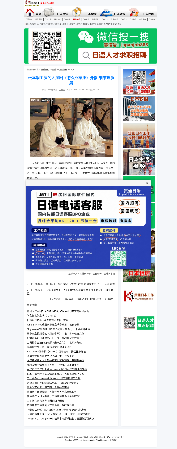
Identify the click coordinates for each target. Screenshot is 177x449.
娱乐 (54, 69)
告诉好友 (82, 299)
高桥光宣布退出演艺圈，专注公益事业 (48, 387)
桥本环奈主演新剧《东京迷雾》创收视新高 (50, 405)
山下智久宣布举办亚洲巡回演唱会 (45, 400)
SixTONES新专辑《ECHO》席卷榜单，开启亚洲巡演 (56, 351)
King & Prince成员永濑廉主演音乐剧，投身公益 (53, 324)
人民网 (62, 89)
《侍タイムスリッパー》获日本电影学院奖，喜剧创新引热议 (60, 418)
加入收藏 (69, 299)
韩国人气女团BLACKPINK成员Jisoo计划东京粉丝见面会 (58, 311)
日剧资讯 (63, 69)
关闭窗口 (108, 299)
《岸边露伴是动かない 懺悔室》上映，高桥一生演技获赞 (58, 414)
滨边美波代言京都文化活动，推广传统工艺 (50, 356)
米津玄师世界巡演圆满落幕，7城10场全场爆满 (52, 382)
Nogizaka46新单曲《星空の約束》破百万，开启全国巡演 (58, 329)
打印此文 (95, 299)
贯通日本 (45, 69)
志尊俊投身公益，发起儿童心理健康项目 (49, 347)
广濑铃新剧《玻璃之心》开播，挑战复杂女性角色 (54, 338)
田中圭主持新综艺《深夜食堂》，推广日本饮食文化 (55, 333)
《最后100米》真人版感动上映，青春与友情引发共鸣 (56, 409)
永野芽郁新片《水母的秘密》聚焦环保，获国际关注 (55, 360)
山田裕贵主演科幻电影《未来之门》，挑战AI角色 (54, 342)
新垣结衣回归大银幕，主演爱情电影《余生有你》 (54, 396)
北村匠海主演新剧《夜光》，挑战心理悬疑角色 (53, 365)
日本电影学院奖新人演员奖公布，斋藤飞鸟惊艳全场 (55, 374)
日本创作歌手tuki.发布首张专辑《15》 (48, 320)
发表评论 (55, 299)
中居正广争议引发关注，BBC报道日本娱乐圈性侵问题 (57, 369)
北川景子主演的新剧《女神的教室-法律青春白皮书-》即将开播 (80, 284)
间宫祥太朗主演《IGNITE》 (42, 315)
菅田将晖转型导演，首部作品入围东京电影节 (52, 391)
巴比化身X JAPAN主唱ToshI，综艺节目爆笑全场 (53, 378)
